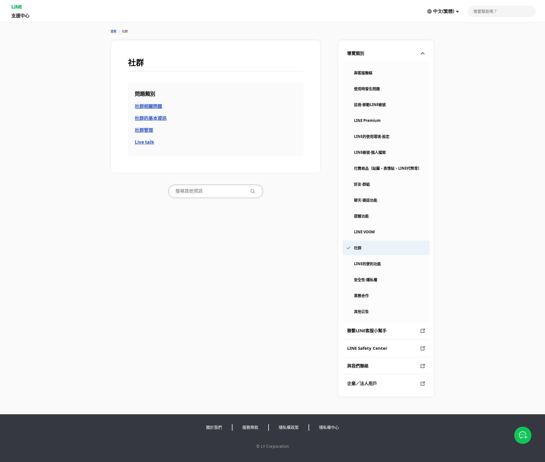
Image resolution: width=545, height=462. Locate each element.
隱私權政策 (289, 427)
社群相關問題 (148, 106)
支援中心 (20, 15)
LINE (16, 7)
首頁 (113, 31)
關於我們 (214, 427)
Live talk (144, 142)
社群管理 (144, 130)
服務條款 (250, 427)
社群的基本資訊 (151, 118)
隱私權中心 (329, 427)
